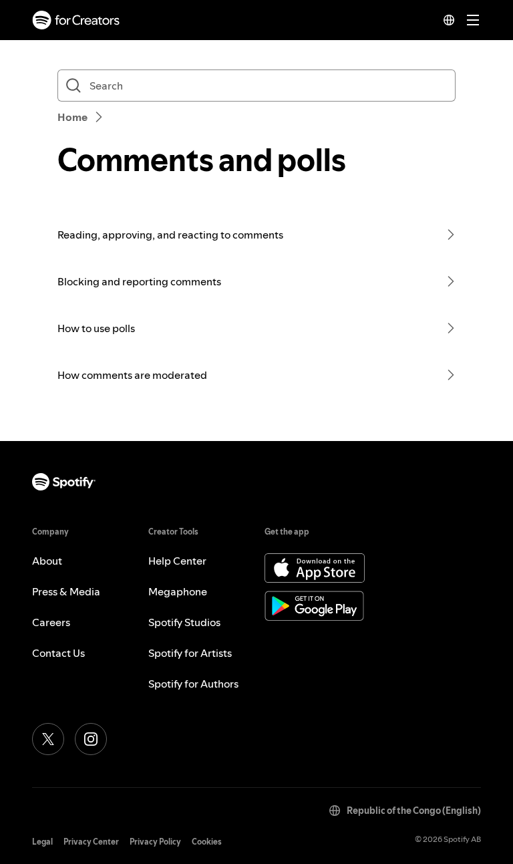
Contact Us (58, 652)
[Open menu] (473, 20)
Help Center (177, 560)
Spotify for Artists (190, 652)
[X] (48, 739)
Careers (51, 622)
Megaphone (177, 591)
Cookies (207, 841)
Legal (42, 841)
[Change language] (449, 20)
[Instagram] (91, 739)
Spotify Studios (184, 622)
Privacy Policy (155, 841)
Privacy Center (91, 841)
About (47, 560)
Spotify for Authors (193, 683)
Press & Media (66, 591)
